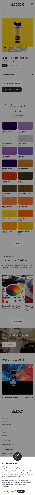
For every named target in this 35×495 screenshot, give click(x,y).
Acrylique (4, 422)
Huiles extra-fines (6, 424)
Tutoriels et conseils (7, 453)
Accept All (20, 491)
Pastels (3, 430)
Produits (5, 418)
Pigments (4, 432)
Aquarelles (4, 427)
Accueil (3, 12)
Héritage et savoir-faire (8, 444)
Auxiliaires (4, 435)
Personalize (11, 491)
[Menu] (32, 4)
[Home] (17, 411)
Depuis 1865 (6, 440)
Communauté (7, 449)
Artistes (4, 456)
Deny (5, 491)
